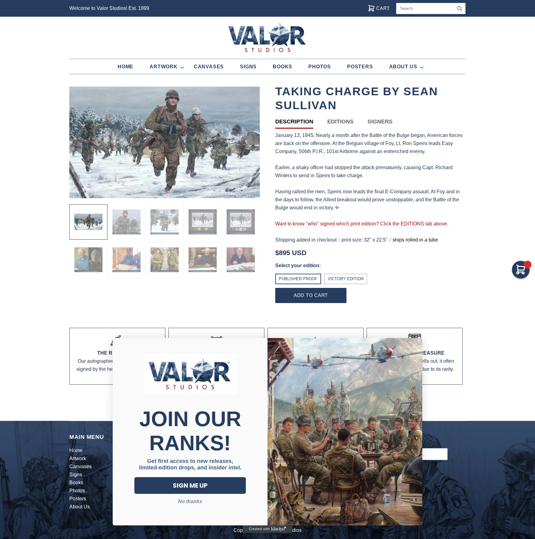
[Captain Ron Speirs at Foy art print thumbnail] (203, 222)
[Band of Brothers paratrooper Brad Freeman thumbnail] (126, 259)
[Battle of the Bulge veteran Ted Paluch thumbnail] (241, 259)
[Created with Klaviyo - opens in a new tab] (267, 529)
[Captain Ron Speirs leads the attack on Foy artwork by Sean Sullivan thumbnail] (88, 222)
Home (125, 66)
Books (282, 66)
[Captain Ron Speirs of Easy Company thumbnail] (126, 222)
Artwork (164, 66)
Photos (319, 66)
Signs (248, 66)
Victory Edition (345, 278)
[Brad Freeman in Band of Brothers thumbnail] (165, 259)
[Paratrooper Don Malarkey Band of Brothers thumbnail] (88, 259)
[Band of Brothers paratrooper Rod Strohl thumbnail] (203, 259)
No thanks (190, 501)
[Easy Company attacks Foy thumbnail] (165, 222)
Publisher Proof (298, 278)
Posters (360, 66)
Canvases (209, 66)
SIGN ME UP (190, 485)
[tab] (301, 123)
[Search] (460, 8)
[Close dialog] (414, 345)
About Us (403, 66)
